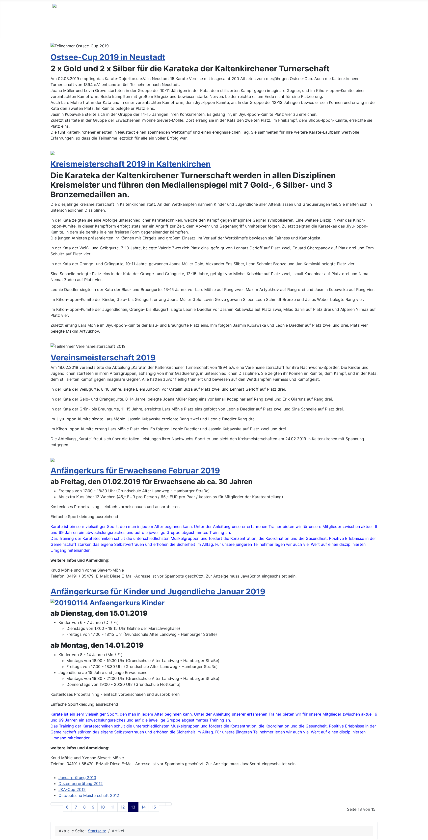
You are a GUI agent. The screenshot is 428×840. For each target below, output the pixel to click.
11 (112, 807)
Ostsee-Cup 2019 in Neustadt (108, 57)
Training (93, 28)
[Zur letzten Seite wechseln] (168, 804)
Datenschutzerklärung (242, 28)
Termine (147, 28)
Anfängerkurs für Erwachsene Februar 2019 (135, 470)
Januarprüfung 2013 (77, 777)
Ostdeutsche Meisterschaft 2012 (88, 795)
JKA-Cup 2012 (72, 789)
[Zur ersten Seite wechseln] (54, 804)
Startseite (67, 28)
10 (103, 807)
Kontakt (171, 28)
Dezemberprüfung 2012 (80, 783)
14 (143, 807)
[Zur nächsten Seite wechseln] (162, 804)
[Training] (105, 28)
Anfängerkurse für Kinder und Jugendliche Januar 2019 (158, 591)
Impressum (199, 28)
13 (133, 807)
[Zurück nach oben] (422, 834)
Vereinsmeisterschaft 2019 (103, 357)
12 (123, 807)
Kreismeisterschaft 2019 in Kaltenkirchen (131, 164)
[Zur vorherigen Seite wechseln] (60, 804)
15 (154, 807)
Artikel (123, 28)
